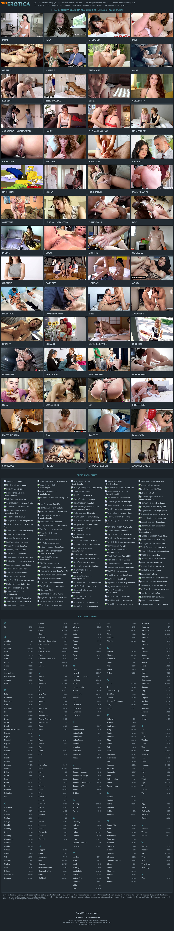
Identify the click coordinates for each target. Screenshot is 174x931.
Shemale (110, 857)
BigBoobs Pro (129, 583)
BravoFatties (95, 545)
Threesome (146, 765)
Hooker (75, 698)
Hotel (75, 701)
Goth (75, 634)
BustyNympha (77, 484)
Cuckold (41, 648)
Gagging (41, 850)
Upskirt (144, 818)
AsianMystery (29, 503)
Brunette (7, 786)
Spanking (145, 659)
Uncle (144, 807)
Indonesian (77, 744)
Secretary (111, 839)
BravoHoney (128, 604)
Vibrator (145, 829)
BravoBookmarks (45, 518)
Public (109, 776)
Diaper (41, 687)
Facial (40, 768)
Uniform (145, 814)
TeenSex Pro (27, 602)
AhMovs (156, 601)
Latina (75, 832)
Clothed (7, 864)
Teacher (145, 740)
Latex (75, 829)
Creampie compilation (47, 641)
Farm (40, 772)
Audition (7, 680)
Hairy (75, 669)
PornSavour (161, 503)
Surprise (145, 698)
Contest (41, 623)
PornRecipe (127, 509)
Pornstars (111, 754)
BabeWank (58, 594)
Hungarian (77, 712)
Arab (6, 659)
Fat (39, 779)
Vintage (144, 832)
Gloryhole (76, 627)
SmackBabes (62, 512)
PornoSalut (59, 508)
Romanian (111, 807)
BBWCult (123, 571)
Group (75, 652)
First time (42, 804)
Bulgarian (8, 793)
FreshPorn (92, 499)
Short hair (111, 871)
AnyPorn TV (127, 527)
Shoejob (110, 864)
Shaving (110, 853)
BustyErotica (28, 521)
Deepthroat (42, 684)
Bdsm (6, 719)
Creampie (42, 638)
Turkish (144, 790)
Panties (110, 722)
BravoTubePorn (44, 560)
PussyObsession (112, 552)
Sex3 (152, 493)
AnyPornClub (95, 521)
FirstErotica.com (17, 4)
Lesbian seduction (80, 843)
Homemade (77, 694)
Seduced (110, 843)
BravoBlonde (128, 568)
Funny (40, 836)
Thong (144, 761)
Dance (41, 676)
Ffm (40, 793)
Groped (76, 648)
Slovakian (145, 623)
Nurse (109, 669)
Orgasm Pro (127, 535)
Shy (108, 878)
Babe (6, 694)
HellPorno (124, 531)
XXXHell (122, 579)
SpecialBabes (163, 605)
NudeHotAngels (44, 488)
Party (109, 730)
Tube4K (21, 482)
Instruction (77, 751)
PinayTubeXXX (44, 536)
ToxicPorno (59, 602)
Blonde (7, 758)
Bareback (8, 701)
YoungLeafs (160, 544)
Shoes (109, 868)
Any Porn (124, 587)
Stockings (145, 684)
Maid (75, 860)
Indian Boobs (78, 733)
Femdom (41, 786)
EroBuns (22, 554)
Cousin (41, 634)
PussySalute (162, 518)
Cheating (7, 836)
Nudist (109, 662)
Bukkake (7, 790)
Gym (75, 655)
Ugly (143, 804)
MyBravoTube (163, 589)
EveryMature (162, 507)
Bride (6, 779)
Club (6, 868)
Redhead (110, 800)
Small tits (146, 634)
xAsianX (22, 576)
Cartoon (7, 814)
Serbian (110, 850)
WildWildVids (162, 582)
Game (40, 853)
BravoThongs (28, 531)
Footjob (41, 822)
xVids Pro (158, 570)
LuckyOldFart (62, 526)
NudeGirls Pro (96, 582)
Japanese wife (79, 786)
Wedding (145, 850)
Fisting (41, 807)
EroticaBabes (28, 561)
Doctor (41, 698)
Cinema (7, 850)
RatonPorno (93, 606)
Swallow (145, 701)
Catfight (7, 822)
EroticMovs (93, 541)
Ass (5, 669)
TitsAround (126, 560)
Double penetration (45, 719)
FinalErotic (58, 529)
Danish (41, 680)
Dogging (41, 701)
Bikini (6, 747)
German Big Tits (44, 871)
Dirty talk (42, 694)
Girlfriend (42, 878)
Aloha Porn (126, 597)
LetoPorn (22, 499)
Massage (76, 868)
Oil (108, 687)
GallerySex (25, 584)
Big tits (7, 744)
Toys (143, 783)
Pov (108, 761)
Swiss (144, 715)
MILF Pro (157, 489)
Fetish (40, 790)
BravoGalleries (44, 494)
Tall (143, 730)
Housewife (77, 705)
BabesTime (59, 547)
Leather (76, 836)
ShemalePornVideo (113, 494)
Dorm (40, 712)
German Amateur (45, 868)
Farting (41, 776)
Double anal (43, 715)
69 (5, 627)
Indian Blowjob (78, 730)
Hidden (75, 691)
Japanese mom (79, 779)
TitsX (51, 590)
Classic (7, 853)
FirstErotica (59, 586)
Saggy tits (111, 825)
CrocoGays (126, 502)
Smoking (145, 638)
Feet (40, 783)
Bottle (6, 772)
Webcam (145, 846)
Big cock (7, 740)
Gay (40, 860)
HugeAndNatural (78, 593)
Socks (144, 641)
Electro (41, 744)
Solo (143, 648)
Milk (108, 623)
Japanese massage (80, 776)
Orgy (109, 705)
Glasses (76, 623)
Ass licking (8, 673)
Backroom (8, 698)
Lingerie (76, 846)
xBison (87, 492)
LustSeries (25, 542)
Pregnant (110, 765)
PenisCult (158, 563)
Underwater (146, 811)
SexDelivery (161, 585)
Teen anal (145, 751)
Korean (75, 811)
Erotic (40, 751)
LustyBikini (58, 582)
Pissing (110, 740)
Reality (110, 797)
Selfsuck (110, 846)
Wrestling (145, 868)
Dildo (40, 691)
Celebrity (7, 829)
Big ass (7, 733)
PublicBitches (163, 536)
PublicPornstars (11, 495)
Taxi (143, 737)
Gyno (75, 659)
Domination (42, 708)
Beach (6, 722)
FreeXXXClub (129, 542)
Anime (6, 655)
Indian (75, 726)
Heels (75, 684)
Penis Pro (57, 579)
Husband (76, 715)
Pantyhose (111, 726)
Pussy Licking (112, 786)
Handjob (76, 673)
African (7, 645)
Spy (143, 669)
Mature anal (77, 878)
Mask (75, 864)
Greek (75, 645)
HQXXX (21, 489)
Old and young (113, 691)
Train (143, 786)
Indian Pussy (78, 740)
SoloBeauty (160, 540)
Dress (40, 726)
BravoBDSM (61, 575)
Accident (7, 641)
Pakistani (110, 719)
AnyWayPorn (162, 514)
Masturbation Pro (11, 513)
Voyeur (144, 836)
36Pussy (22, 550)
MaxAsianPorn (77, 531)
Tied (143, 768)
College (7, 871)
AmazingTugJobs (78, 579)
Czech (41, 666)
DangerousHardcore (46, 553)
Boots (6, 768)
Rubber (110, 811)
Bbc (5, 712)
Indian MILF (77, 737)
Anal (6, 652)
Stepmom (145, 676)
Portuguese (111, 758)
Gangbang (42, 857)
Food (40, 818)
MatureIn (157, 485)
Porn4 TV (56, 504)
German (41, 864)
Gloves (75, 630)
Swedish (145, 705)
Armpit (6, 662)
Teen (143, 747)
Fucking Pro (26, 598)
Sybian (144, 719)
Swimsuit (145, 708)
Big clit (7, 737)
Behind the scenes (12, 730)
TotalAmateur (162, 578)
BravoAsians (28, 557)
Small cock (146, 630)
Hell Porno (24, 569)
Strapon (145, 687)
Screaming (111, 836)
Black (6, 754)
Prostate (110, 768)
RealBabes (160, 482)
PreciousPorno (145, 532)
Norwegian (111, 659)
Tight (143, 772)
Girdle (40, 875)
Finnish (41, 800)
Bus (5, 797)
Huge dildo (77, 708)
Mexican (76, 882)
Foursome (42, 825)
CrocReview (128, 575)
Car (5, 811)
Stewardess (146, 680)
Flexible (41, 814)
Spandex (145, 652)
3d (5, 630)
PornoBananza (77, 537)
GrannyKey (160, 526)
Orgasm (110, 698)
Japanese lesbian (80, 772)
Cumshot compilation (46, 659)
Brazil (6, 776)
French (41, 829)
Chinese (7, 843)
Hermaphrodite (78, 687)
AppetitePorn (61, 567)
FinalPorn (23, 485)
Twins (144, 793)
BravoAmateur (78, 572)
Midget (75, 885)
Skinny (110, 882)
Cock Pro (23, 546)
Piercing (110, 737)
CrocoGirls (126, 517)
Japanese (76, 768)
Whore (144, 857)
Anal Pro (156, 555)
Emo (40, 747)
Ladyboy (76, 825)
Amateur (7, 648)
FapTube (55, 543)
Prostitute (111, 772)
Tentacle (145, 754)
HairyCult (90, 503)
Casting (7, 818)
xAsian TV (24, 538)
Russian (110, 814)
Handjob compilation (81, 676)
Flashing (41, 811)
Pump (109, 783)
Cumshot (42, 655)
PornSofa (23, 573)
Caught (7, 825)
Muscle (110, 641)
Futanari (41, 839)
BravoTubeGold (11, 594)
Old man (110, 694)
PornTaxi (156, 593)
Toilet (144, 779)
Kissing (76, 804)
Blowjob (7, 761)
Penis (109, 733)
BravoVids (58, 522)
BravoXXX (25, 535)
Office (109, 684)
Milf (74, 889)
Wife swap (146, 864)
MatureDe (91, 513)
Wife (143, 860)
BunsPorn (91, 562)
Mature (75, 875)
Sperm (144, 662)
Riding (109, 804)
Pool (109, 751)
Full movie (42, 832)
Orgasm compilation (115, 701)
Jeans (75, 790)
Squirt (144, 673)
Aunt (6, 684)
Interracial (77, 754)
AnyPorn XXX (29, 580)
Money (109, 634)
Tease (144, 744)
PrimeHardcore (78, 599)
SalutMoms (160, 597)
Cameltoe (8, 807)
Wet (143, 853)
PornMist (22, 517)
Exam (40, 754)
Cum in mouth (44, 652)
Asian (6, 666)
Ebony (41, 740)
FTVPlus (55, 563)
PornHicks (58, 605)
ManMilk (123, 546)
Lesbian (76, 839)
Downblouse (43, 722)
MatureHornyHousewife (81, 509)
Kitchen (76, 807)
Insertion (76, 747)
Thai (143, 758)
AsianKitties (127, 513)
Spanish (145, 655)
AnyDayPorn (162, 511)
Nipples (110, 655)
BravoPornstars (78, 551)
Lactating (76, 822)
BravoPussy (94, 517)
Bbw (6, 715)
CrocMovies (127, 564)
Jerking (76, 793)
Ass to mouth (9, 676)
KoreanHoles (129, 488)
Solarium (145, 645)
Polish (109, 747)
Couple (41, 630)
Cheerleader (9, 839)
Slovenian (145, 627)
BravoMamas (62, 482)
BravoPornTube (112, 484)
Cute (40, 662)
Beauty (7, 726)
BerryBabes (94, 525)
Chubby (7, 846)
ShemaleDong (163, 551)
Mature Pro (160, 566)
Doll (39, 705)
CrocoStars (160, 522)
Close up (7, 860)
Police (109, 744)
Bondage (7, 765)
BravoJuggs (127, 505)
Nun (108, 666)
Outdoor (110, 708)
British (6, 783)
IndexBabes (26, 565)
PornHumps (127, 600)
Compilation (8, 875)
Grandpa (76, 638)
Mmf (109, 627)
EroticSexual (162, 547)
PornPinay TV (129, 538)
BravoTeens (93, 603)
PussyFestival (111, 593)
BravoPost (125, 498)
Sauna (109, 832)
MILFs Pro (92, 586)
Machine (76, 857)
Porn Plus (57, 539)
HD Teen (76, 680)
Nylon (109, 673)
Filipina (41, 797)
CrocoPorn (92, 555)
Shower (110, 875)
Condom (7, 878)
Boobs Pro (25, 507)
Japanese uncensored (81, 783)
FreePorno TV (62, 571)
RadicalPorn (94, 566)
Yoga (143, 878)
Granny (76, 641)
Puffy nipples (112, 779)
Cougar (41, 627)
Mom (109, 630)
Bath (6, 705)
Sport (144, 666)
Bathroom (8, 708)
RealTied (89, 495)
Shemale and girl (114, 860)
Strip (143, 691)
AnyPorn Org (61, 598)
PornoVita (23, 606)
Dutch (40, 730)
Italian (75, 758)
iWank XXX (126, 556)
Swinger (145, 712)
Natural (110, 652)
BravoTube (25, 588)
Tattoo (144, 733)
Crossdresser (43, 645)
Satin (109, 829)
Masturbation (78, 871)
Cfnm (6, 832)
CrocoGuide (161, 559)
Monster (110, 638)
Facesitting (42, 765)
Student (145, 694)
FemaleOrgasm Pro (146, 499)
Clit (5, 857)
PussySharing (96, 488)
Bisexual (7, 751)
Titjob (144, 776)
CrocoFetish (94, 559)
